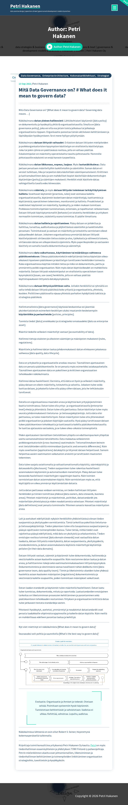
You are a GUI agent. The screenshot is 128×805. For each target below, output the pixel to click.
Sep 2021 (25, 83)
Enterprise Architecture (55, 75)
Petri (93, 745)
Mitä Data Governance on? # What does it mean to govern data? (63, 93)
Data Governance (30, 75)
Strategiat (103, 75)
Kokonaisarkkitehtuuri (82, 75)
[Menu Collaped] (114, 8)
